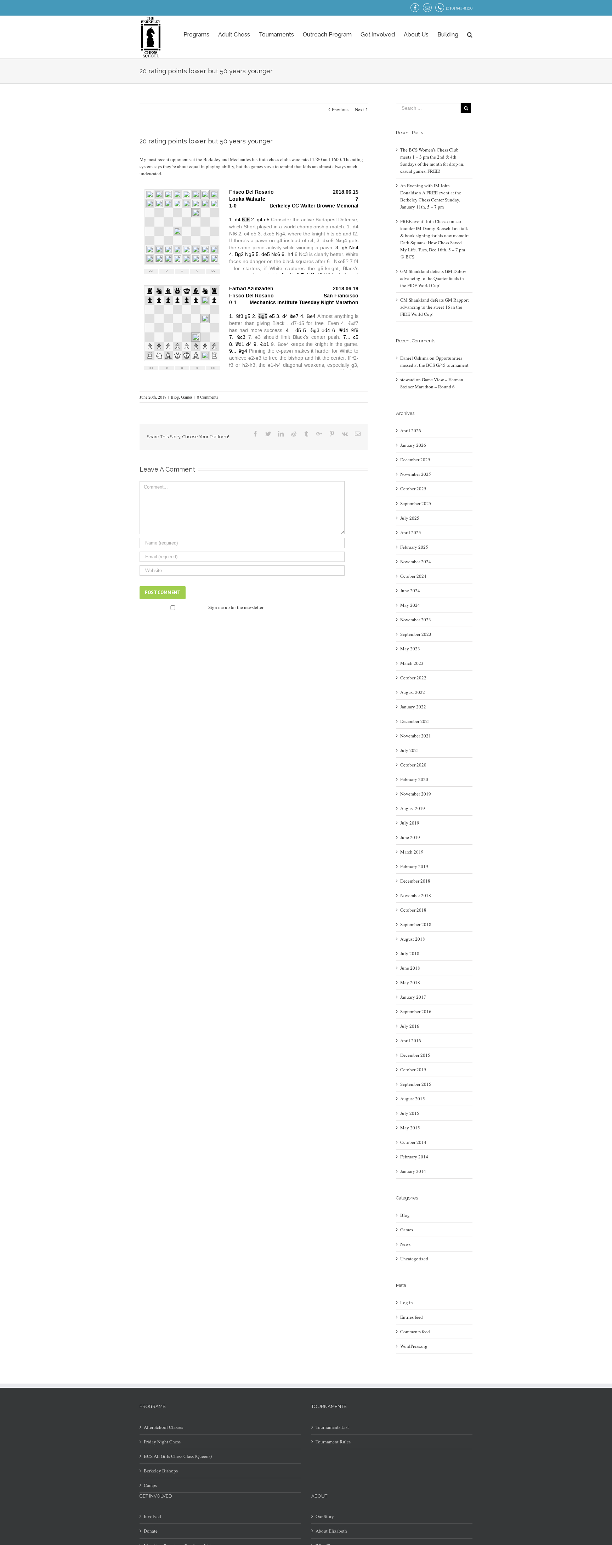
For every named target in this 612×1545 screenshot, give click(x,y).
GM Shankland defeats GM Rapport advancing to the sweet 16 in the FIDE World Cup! (434, 307)
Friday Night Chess (162, 1441)
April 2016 (410, 1040)
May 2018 (410, 982)
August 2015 (412, 1098)
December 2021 (415, 721)
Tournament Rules (333, 1441)
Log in (406, 1302)
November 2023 (415, 619)
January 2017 (413, 997)
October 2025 (413, 488)
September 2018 (415, 924)
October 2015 (413, 1069)
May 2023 (410, 648)
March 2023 (412, 663)
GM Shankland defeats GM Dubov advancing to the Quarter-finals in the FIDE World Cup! (433, 278)
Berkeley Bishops (161, 1470)
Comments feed (415, 1331)
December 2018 (415, 881)
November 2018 (415, 895)
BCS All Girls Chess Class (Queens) (178, 1456)
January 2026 (413, 445)
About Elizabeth (331, 1531)
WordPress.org (413, 1346)
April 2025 (410, 532)
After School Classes (163, 1427)
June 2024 (410, 590)
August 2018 (412, 939)
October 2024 (413, 576)
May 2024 (410, 605)
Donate (151, 1531)
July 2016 (409, 1026)
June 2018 (410, 968)
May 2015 (410, 1127)
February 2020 (414, 779)
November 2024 (415, 561)
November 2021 (415, 735)
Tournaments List (332, 1427)
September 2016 (415, 1011)
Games (187, 397)
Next (359, 109)
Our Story (325, 1516)
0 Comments (207, 397)
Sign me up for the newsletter (235, 607)
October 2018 (413, 910)
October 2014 (413, 1142)
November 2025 (415, 474)
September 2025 (415, 503)
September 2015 (415, 1084)
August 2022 (412, 692)
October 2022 (413, 677)
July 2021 (409, 750)
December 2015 (415, 1055)
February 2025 (414, 547)
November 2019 (415, 794)
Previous (340, 109)
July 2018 (409, 953)
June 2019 (410, 837)
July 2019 (409, 823)
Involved (152, 1516)
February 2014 (414, 1156)
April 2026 (410, 430)
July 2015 (409, 1113)
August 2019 (412, 808)
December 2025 (415, 459)
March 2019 (412, 852)
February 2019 (414, 866)
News (405, 1244)
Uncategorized (414, 1258)
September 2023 (415, 634)
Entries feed (411, 1317)
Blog (175, 397)
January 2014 (413, 1171)
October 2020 (413, 765)
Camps (150, 1485)
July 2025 (409, 518)
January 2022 (413, 706)
